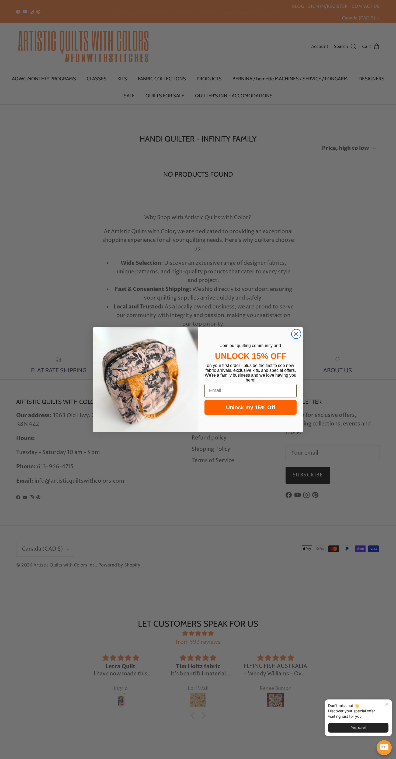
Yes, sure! (358, 728)
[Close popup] (387, 704)
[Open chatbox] (384, 747)
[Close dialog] (296, 334)
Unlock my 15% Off (250, 407)
